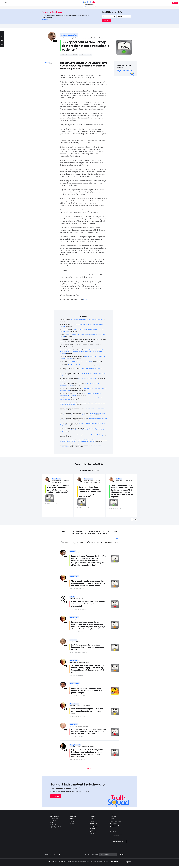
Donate (175, 2)
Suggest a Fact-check (118, 841)
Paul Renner (73, 640)
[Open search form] (9, 3)
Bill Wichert (47, 62)
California (92, 816)
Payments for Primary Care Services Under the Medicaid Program (87, 435)
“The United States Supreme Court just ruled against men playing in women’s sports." (87, 711)
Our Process (113, 816)
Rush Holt (119, 479)
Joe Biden (72, 823)
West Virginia (93, 831)
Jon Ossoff (73, 551)
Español (94, 7)
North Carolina (93, 826)
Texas (91, 830)
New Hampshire (93, 823)
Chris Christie (56, 479)
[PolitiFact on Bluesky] (59, 854)
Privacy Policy (61, 861)
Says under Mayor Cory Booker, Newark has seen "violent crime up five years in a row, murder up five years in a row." (90, 491)
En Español (112, 820)
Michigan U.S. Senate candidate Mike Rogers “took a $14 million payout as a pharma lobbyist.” (86, 690)
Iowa (91, 820)
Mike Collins (73, 724)
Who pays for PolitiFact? (115, 821)
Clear (116, 538)
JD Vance (72, 818)
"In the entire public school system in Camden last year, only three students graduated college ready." (58, 488)
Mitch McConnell (74, 820)
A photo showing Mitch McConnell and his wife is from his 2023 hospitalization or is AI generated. (88, 604)
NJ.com (85, 299)
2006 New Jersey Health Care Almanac (81, 361)
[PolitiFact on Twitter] (54, 854)
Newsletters (113, 826)
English (85, 7)
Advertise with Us (114, 823)
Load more (89, 768)
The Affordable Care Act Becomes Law (93, 408)
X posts (72, 596)
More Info (45, 19)
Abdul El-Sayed (74, 683)
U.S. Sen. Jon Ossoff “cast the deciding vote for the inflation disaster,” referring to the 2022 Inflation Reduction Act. (88, 731)
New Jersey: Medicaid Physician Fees (92, 368)
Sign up (122, 854)
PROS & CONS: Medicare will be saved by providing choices (86, 319)
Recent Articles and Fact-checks (117, 834)
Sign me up (56, 796)
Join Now (106, 20)
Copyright (68, 861)
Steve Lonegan (69, 34)
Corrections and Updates (116, 825)
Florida (91, 818)
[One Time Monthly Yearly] (124, 16)
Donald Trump (74, 576)
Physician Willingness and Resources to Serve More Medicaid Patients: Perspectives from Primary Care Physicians (81, 351)
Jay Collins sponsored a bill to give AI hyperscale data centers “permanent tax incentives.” (87, 647)
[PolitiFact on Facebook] (57, 854)
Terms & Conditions (52, 861)
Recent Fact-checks (114, 835)
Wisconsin (92, 833)
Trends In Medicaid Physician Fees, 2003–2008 (81, 365)
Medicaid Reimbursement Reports (87, 378)
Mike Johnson (73, 821)
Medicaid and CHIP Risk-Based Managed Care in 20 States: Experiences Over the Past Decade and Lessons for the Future (82, 430)
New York (92, 825)
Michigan (92, 821)
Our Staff (112, 818)
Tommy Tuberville (75, 745)
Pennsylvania (93, 828)
